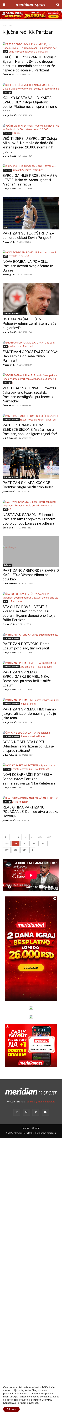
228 (33, 843)
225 (6, 843)
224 (49, 836)
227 (24, 843)
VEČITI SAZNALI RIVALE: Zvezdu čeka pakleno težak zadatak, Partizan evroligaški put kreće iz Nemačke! (29, 394)
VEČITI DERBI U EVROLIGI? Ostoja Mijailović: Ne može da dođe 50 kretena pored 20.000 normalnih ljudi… (30, 145)
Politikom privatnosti (27, 1402)
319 (24, 850)
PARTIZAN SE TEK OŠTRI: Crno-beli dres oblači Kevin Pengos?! (28, 235)
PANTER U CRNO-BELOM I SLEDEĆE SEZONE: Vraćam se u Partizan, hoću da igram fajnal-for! (30, 429)
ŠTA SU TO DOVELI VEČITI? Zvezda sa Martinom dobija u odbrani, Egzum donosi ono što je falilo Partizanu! (29, 613)
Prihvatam (11, 1409)
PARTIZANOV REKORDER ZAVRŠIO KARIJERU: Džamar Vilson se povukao (31, 574)
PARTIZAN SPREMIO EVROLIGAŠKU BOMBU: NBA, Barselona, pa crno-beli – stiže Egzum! (27, 678)
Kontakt (25, 1128)
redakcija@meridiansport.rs (40, 1101)
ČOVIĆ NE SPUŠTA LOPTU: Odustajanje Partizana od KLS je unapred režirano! (28, 746)
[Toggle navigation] (4, 4)
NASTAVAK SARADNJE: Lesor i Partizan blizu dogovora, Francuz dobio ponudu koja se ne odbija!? (29, 519)
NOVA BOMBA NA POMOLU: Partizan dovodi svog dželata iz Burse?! (28, 266)
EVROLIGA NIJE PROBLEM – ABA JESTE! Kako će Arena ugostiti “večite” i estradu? (30, 179)
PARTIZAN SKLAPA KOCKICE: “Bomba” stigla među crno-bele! (28, 485)
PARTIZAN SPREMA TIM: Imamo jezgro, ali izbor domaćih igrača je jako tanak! (29, 713)
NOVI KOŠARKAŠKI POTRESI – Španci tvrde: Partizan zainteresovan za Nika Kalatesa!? (29, 779)
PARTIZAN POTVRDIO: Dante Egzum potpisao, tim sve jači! (26, 646)
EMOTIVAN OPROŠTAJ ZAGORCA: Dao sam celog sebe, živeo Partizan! (30, 356)
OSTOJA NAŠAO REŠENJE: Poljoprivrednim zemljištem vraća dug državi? (29, 323)
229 (42, 843)
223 (40, 836)
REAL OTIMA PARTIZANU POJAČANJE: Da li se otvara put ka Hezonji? (30, 811)
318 (15, 850)
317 (6, 850)
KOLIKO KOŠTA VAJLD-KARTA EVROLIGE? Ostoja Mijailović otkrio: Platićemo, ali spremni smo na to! (30, 104)
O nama (36, 1128)
